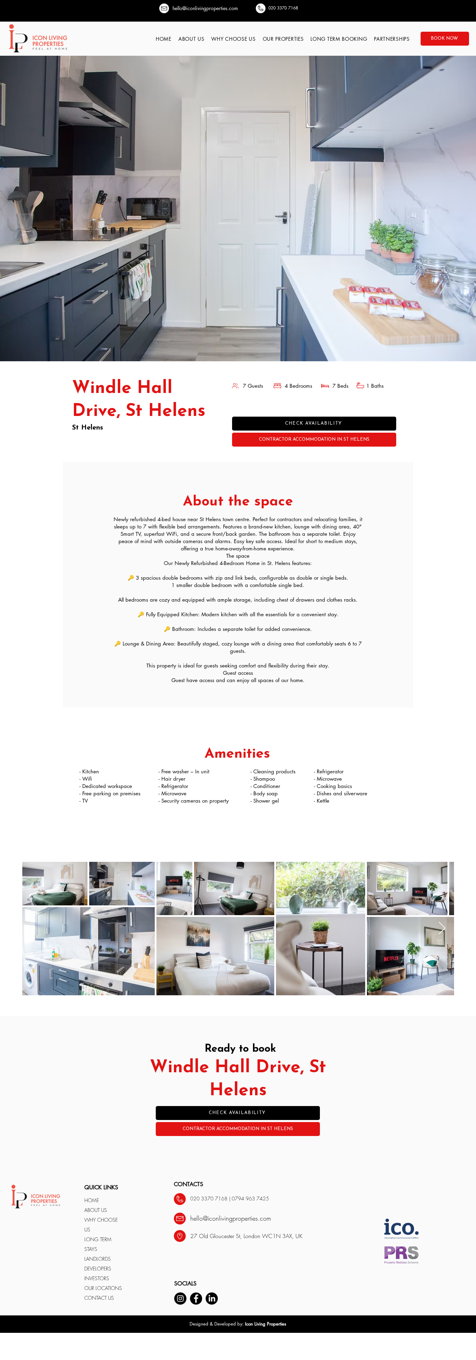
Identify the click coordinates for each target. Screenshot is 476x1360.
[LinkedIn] (212, 1298)
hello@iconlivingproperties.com (205, 8)
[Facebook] (196, 1298)
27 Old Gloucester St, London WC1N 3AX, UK (246, 1236)
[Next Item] (442, 928)
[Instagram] (180, 1298)
